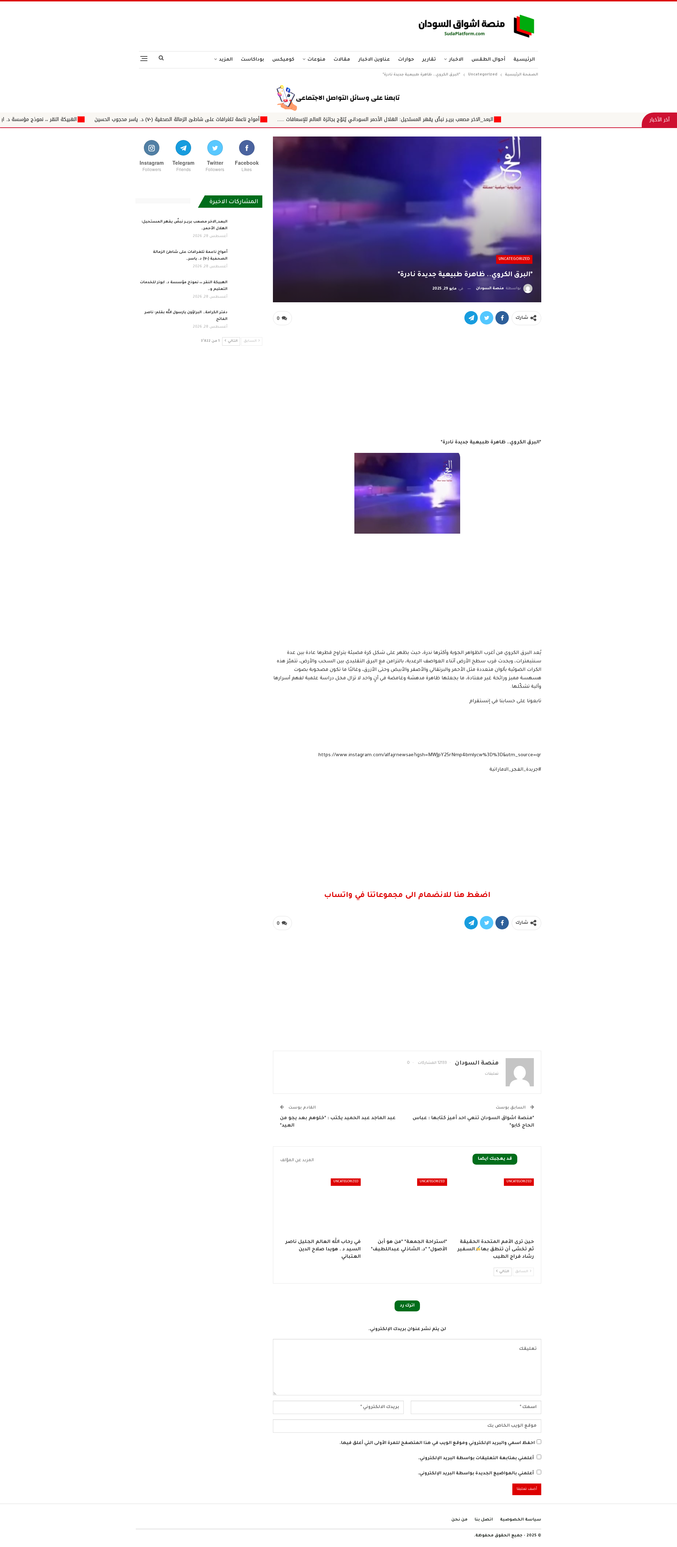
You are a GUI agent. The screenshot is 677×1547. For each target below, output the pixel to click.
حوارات (406, 59)
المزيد (226, 59)
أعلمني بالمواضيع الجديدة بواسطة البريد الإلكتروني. (476, 1473)
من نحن (459, 1520)
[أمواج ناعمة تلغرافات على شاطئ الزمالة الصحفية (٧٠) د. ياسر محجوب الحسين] (247, 260)
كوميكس (283, 59)
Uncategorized (514, 259)
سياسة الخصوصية (520, 1520)
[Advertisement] (269, 24)
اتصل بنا (484, 1520)
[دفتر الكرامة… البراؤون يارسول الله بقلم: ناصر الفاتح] (247, 320)
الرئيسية (524, 59)
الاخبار (456, 59)
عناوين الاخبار (374, 59)
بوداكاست (252, 59)
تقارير (429, 59)
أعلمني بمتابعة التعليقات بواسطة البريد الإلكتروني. (476, 1458)
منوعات (316, 59)
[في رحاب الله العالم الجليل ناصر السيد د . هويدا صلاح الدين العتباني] (320, 1206)
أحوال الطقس (488, 59)
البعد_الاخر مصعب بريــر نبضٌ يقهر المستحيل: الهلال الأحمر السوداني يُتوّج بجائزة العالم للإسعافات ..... (477, 119)
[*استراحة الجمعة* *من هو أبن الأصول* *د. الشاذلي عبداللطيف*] (407, 1206)
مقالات (342, 59)
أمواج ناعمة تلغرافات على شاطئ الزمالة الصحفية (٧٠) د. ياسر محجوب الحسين (269, 119)
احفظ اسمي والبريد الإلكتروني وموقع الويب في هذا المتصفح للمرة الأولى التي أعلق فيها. (437, 1443)
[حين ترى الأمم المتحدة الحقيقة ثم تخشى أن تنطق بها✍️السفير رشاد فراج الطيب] (493, 1206)
